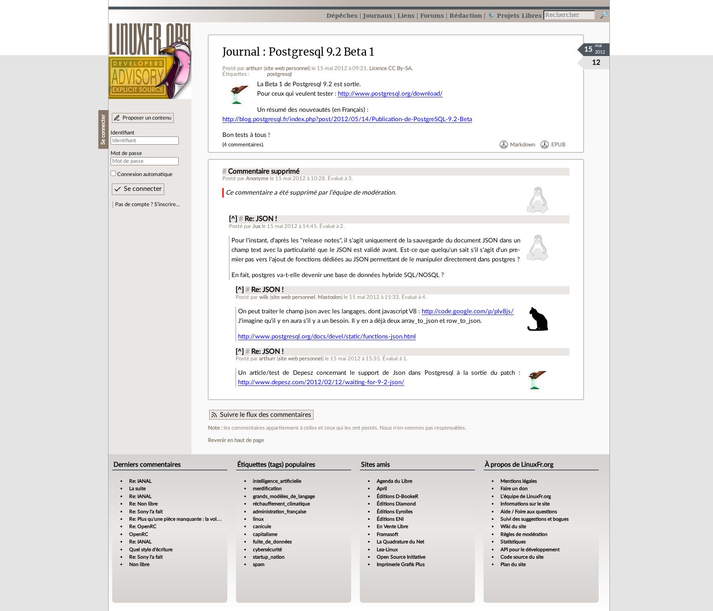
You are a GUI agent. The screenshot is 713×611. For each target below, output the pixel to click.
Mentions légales (519, 481)
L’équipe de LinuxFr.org (526, 496)
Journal (241, 52)
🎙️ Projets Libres (514, 15)
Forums (432, 15)
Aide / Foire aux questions (529, 511)
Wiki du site (513, 526)
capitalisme (265, 534)
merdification (267, 488)
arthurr (254, 68)
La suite (137, 488)
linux (258, 519)
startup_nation (269, 557)
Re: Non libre (143, 503)
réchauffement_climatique (281, 503)
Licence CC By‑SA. (391, 68)
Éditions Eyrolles (395, 511)
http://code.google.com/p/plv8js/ (468, 311)
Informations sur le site (525, 503)
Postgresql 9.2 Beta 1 (321, 52)
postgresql (279, 74)
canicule (262, 526)
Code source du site (522, 557)
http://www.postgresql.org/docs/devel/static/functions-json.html (327, 337)
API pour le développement (530, 549)
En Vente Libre (392, 526)
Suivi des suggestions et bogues (535, 519)
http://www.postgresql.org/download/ (390, 94)
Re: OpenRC (142, 526)
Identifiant (123, 132)
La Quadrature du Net (400, 541)
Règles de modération (524, 534)
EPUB (558, 144)
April (382, 488)
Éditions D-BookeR (397, 496)
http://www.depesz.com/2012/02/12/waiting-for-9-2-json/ (321, 382)
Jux (256, 226)
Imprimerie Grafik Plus (401, 564)
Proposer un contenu (147, 117)
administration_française (279, 511)
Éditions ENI (390, 519)
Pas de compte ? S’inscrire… (147, 204)
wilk (264, 297)
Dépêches (342, 15)
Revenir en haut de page (236, 440)
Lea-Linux (387, 549)
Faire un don (514, 488)
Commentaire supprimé (264, 171)
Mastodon (329, 297)
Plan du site (513, 564)
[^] (233, 219)
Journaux (377, 15)
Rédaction (465, 15)
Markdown (522, 144)
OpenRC (138, 534)
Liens (406, 15)
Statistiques (513, 541)
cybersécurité (267, 549)
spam (258, 564)
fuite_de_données (272, 541)
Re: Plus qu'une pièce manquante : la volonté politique (188, 519)
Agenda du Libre (394, 481)
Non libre (139, 564)
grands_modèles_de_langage (284, 496)
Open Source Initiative (401, 557)
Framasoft (387, 534)
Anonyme (257, 178)
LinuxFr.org (150, 56)
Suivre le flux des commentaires (265, 414)
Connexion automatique (144, 174)
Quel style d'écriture (150, 549)
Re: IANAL (140, 481)
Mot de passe (126, 153)
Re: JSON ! (261, 219)
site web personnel (287, 68)
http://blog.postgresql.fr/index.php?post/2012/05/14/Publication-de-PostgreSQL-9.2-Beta (347, 119)
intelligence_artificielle (277, 481)
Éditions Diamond (396, 503)
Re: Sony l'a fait (146, 511)
